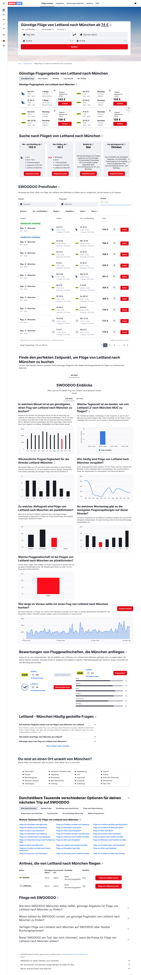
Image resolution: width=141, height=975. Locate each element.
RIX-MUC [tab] (74, 375)
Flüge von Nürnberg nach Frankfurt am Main (72, 853)
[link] (32, 173)
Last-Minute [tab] (68, 78)
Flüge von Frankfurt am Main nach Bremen (109, 853)
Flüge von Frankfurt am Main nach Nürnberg (72, 834)
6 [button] (124, 345)
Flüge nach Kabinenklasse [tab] (93, 808)
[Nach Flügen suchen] (4, 10)
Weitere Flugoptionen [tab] (96, 813)
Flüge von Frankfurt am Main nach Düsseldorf (110, 824)
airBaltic (34, 671)
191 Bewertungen (37, 678)
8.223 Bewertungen (38, 690)
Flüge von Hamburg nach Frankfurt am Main (72, 837)
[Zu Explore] (4, 28)
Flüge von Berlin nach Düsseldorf (31, 831)
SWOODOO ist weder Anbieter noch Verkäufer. (39, 961)
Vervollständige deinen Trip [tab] (72, 813)
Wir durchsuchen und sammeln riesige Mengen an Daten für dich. (47, 965)
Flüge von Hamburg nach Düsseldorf (33, 827)
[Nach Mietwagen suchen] (4, 19)
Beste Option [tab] (43, 78)
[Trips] (4, 35)
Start (19, 63)
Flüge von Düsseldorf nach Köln (68, 848)
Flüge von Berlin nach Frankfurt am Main (108, 837)
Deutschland (28, 63)
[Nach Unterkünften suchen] (4, 15)
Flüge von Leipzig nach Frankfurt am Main (72, 845)
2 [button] (109, 345)
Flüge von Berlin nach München (31, 845)
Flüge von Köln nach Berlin (103, 831)
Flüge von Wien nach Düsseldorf (68, 831)
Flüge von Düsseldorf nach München (33, 824)
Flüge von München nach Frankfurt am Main (109, 840)
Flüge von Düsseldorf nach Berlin (68, 827)
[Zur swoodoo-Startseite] (15, 3)
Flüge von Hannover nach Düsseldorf (33, 853)
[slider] (131, 205)
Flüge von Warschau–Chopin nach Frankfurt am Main (37, 841)
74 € (105, 25)
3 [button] (114, 345)
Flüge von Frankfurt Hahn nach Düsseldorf (109, 845)
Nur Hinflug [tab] (82, 78)
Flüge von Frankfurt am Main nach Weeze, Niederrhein (35, 849)
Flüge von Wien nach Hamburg (104, 848)
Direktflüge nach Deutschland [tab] (67, 808)
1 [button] (105, 345)
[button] (3, 3)
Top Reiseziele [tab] (52, 813)
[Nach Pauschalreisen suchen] (4, 24)
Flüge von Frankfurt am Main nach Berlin (108, 827)
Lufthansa (34, 684)
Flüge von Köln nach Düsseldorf (68, 840)
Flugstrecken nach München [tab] (31, 813)
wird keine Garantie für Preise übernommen (74, 954)
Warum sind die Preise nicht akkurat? (35, 969)
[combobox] (29, 29)
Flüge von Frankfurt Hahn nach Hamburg (34, 837)
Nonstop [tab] (56, 78)
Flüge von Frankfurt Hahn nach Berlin (107, 834)
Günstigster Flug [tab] (27, 78)
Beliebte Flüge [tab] (46, 808)
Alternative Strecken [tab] (28, 808)
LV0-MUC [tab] (69, 399)
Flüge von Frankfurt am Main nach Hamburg (72, 824)
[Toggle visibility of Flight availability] (105, 450)
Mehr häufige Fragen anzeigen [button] (57, 746)
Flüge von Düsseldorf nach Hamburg (33, 834)
